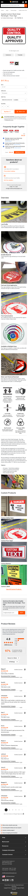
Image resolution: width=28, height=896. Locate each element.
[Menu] (2, 2)
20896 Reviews (9, 645)
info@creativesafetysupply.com (14, 188)
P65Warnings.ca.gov (9, 120)
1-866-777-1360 (13, 186)
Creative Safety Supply (15, 887)
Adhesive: (3, 90)
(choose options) (8, 141)
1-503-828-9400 (12, 869)
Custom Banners (6, 563)
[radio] (20, 638)
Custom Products (8, 493)
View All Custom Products (13, 589)
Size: (2, 84)
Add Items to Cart (19, 152)
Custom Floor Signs (7, 540)
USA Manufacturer (10, 876)
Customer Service (7, 854)
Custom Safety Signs (7, 518)
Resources (5, 846)
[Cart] (26, 2)
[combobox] (14, 5)
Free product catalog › (9, 171)
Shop (3, 837)
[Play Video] (16, 63)
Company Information (8, 850)
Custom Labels (5, 586)
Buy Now (6, 111)
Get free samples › (8, 180)
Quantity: (3, 103)
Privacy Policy (7, 885)
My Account (5, 841)
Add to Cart (22, 111)
